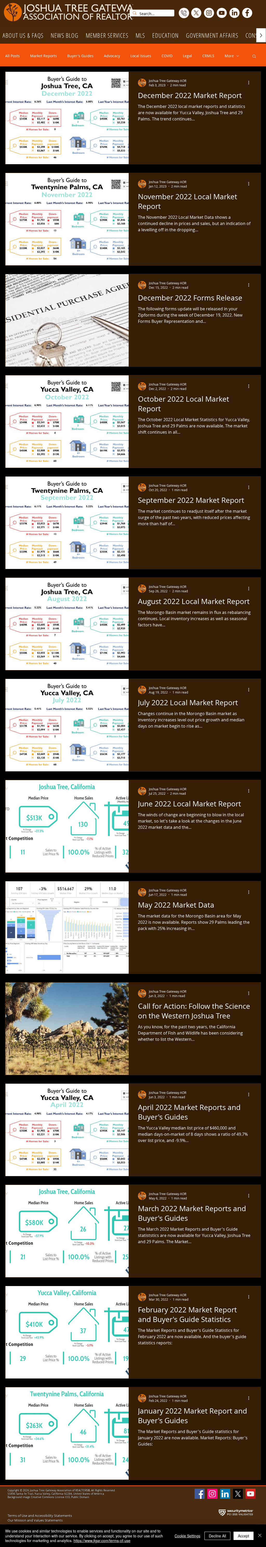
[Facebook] (247, 13)
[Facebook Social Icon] (200, 1494)
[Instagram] (209, 13)
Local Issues (140, 56)
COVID (167, 56)
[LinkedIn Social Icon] (225, 1494)
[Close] (260, 1536)
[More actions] (250, 83)
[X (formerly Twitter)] (238, 1494)
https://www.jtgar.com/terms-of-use (102, 1540)
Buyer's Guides (80, 56)
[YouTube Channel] (222, 13)
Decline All (217, 1535)
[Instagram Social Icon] (212, 1494)
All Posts (12, 56)
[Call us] (184, 13)
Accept (243, 1535)
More (229, 56)
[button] (107, 35)
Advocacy (112, 56)
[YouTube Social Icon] (250, 1494)
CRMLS (208, 56)
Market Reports (43, 56)
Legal (187, 56)
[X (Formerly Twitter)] (196, 13)
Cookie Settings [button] (187, 1535)
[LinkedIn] (234, 13)
